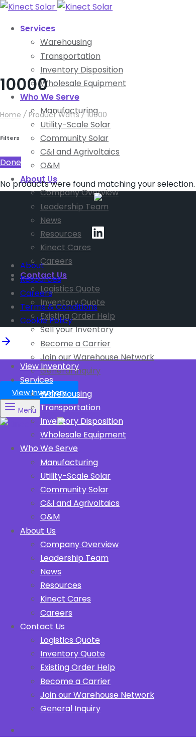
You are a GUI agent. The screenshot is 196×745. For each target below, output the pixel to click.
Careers (56, 261)
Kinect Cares (65, 247)
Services (37, 28)
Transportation (70, 56)
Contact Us (42, 626)
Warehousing (66, 42)
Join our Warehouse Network (97, 357)
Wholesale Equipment (83, 83)
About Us (38, 531)
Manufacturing (69, 462)
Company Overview (79, 192)
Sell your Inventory (77, 329)
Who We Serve (49, 97)
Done (10, 162)
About (32, 265)
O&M (50, 165)
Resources (60, 234)
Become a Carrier (75, 343)
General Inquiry (70, 708)
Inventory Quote (72, 653)
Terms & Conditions (58, 307)
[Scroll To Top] (6, 344)
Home (10, 115)
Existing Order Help (77, 316)
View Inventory (39, 392)
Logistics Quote (70, 288)
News (50, 220)
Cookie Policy (46, 320)
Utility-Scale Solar (75, 124)
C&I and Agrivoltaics (80, 152)
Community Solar (74, 138)
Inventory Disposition (81, 70)
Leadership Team (74, 206)
